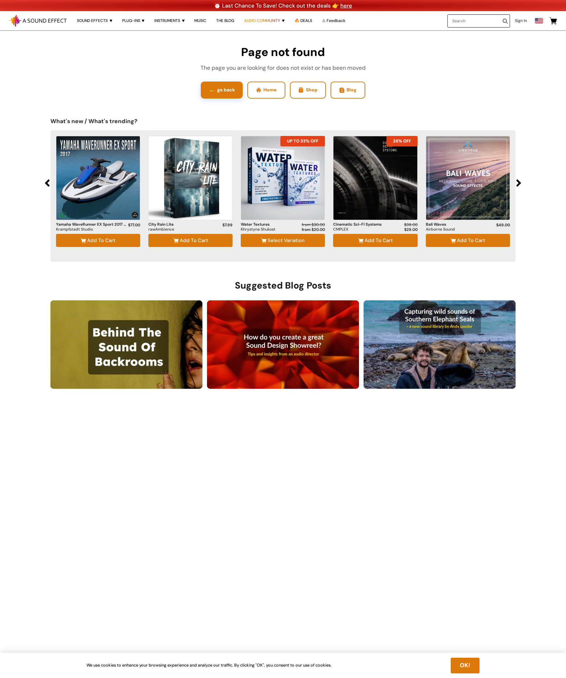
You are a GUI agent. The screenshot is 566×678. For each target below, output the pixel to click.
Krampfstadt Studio (74, 229)
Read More (174, 377)
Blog (351, 90)
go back (222, 89)
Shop (311, 90)
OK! (465, 665)
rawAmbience (161, 229)
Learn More (98, 204)
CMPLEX (340, 229)
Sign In (521, 20)
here (346, 5)
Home (269, 90)
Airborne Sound (440, 229)
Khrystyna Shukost (258, 229)
